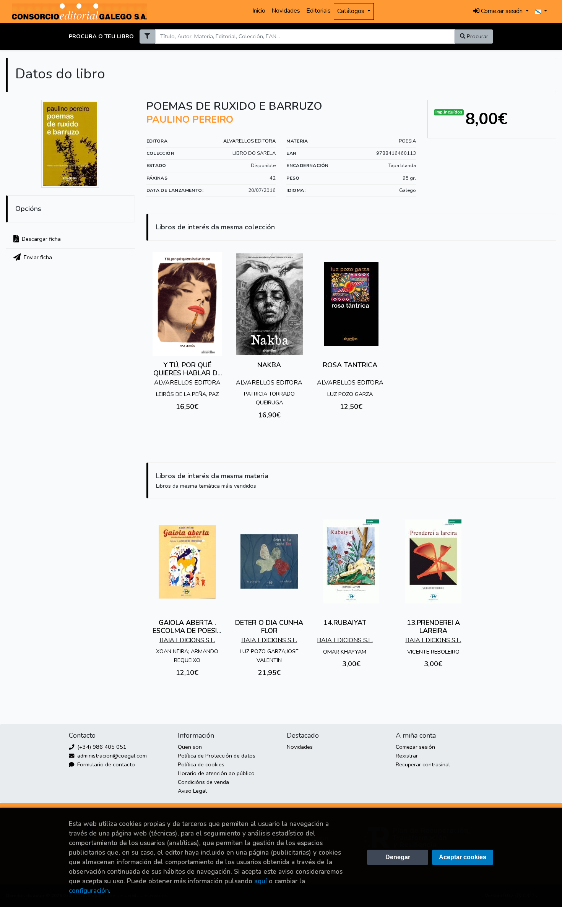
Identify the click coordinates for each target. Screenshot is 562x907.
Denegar (397, 857)
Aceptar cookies (462, 857)
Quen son (190, 747)
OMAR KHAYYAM (344, 652)
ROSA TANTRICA (350, 365)
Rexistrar (407, 755)
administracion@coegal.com (111, 755)
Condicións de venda (203, 782)
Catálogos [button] (351, 11)
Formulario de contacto (105, 764)
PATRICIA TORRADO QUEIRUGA (269, 398)
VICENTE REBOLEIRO (433, 652)
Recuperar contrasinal (423, 764)
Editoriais (318, 10)
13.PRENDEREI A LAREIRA (433, 627)
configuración (89, 890)
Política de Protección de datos (216, 755)
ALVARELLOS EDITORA (249, 141)
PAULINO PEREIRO (189, 119)
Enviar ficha (37, 257)
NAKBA (269, 365)
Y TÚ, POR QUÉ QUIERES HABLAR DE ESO (187, 373)
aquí (260, 881)
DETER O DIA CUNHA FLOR (269, 627)
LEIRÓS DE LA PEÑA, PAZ (187, 394)
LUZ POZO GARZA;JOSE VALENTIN (269, 655)
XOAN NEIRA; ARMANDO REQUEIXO (187, 655)
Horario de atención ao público (216, 773)
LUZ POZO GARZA (350, 394)
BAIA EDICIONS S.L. (187, 640)
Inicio (258, 10)
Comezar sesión (415, 747)
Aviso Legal (192, 791)
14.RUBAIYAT (344, 622)
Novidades (285, 10)
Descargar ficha (40, 239)
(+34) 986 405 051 (101, 747)
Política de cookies (201, 764)
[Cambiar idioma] (541, 11)
